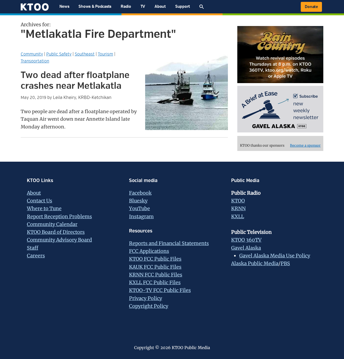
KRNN (238, 208)
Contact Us (39, 201)
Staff (32, 248)
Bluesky (138, 201)
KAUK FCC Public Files (155, 267)
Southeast (85, 54)
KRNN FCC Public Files (155, 275)
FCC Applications (149, 251)
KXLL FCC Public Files (155, 282)
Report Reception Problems (59, 216)
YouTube (139, 208)
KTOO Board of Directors (56, 232)
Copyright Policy (148, 306)
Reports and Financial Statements (169, 243)
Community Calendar (52, 224)
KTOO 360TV (246, 240)
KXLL (237, 216)
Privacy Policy (145, 298)
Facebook (140, 193)
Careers (36, 256)
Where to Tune (44, 208)
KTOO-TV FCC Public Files (160, 290)
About (34, 193)
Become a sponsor (305, 145)
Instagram (141, 216)
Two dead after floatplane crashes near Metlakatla (75, 80)
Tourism (105, 54)
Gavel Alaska (246, 248)
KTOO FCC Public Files (155, 259)
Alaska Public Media (254, 263)
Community (32, 54)
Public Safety (58, 54)
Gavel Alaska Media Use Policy (274, 256)
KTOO (238, 201)
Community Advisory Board (59, 240)
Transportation (35, 61)
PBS (285, 263)
